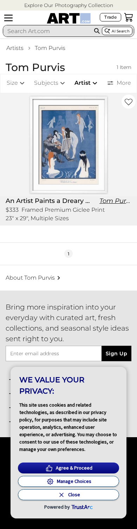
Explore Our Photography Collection (68, 5)
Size (12, 82)
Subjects (46, 82)
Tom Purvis (50, 48)
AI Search (121, 31)
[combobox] (47, 31)
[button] (68, 5)
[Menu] (8, 18)
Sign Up (116, 353)
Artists (15, 48)
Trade (110, 17)
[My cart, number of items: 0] (128, 17)
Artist (82, 82)
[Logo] (69, 18)
